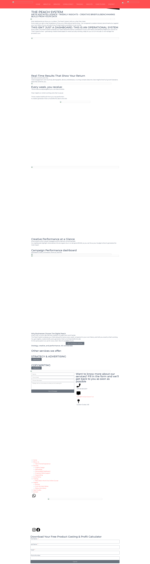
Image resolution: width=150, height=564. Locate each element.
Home (38, 4)
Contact (111, 4)
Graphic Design (40, 467)
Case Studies (100, 4)
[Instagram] (34, 530)
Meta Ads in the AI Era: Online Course (46, 480)
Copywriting (39, 475)
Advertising (38, 469)
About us (46, 4)
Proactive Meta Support (42, 473)
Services (57, 4)
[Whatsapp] (34, 496)
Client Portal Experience (42, 464)
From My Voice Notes (41, 486)
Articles (37, 484)
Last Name (33, 544)
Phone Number (35, 555)
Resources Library (40, 488)
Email (32, 550)
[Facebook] (38, 530)
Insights (89, 4)
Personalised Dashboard (42, 471)
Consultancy (68, 4)
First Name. (34, 539)
